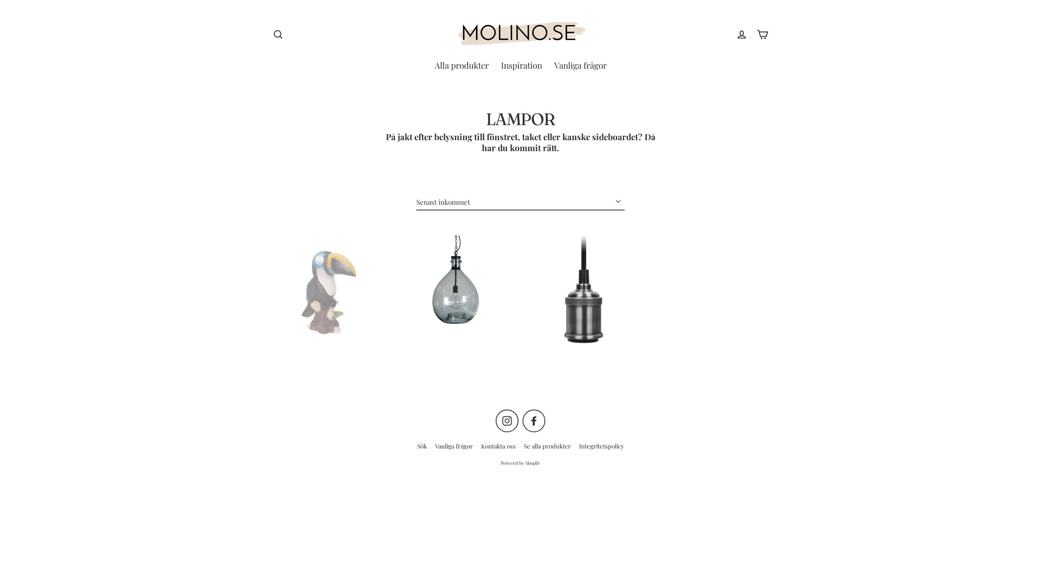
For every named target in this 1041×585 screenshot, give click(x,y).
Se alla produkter (547, 446)
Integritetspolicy (601, 446)
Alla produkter (462, 65)
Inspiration (521, 65)
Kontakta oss (498, 446)
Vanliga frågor (580, 65)
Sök (422, 446)
